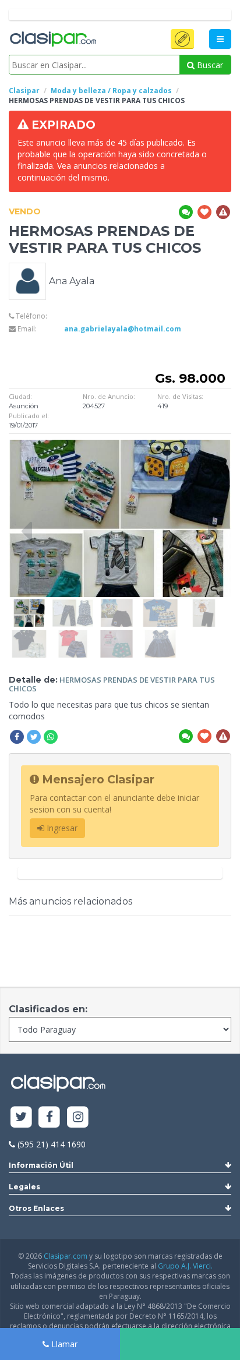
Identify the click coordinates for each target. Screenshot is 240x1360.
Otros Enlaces (36, 1208)
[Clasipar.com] (52, 39)
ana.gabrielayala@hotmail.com (122, 329)
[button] (182, 39)
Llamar (63, 1344)
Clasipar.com (65, 1256)
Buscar (209, 64)
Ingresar (60, 827)
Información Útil (41, 1165)
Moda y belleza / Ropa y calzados (111, 91)
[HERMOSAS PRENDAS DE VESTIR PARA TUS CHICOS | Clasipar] (29, 604)
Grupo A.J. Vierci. (185, 1266)
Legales (24, 1186)
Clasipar (24, 91)
